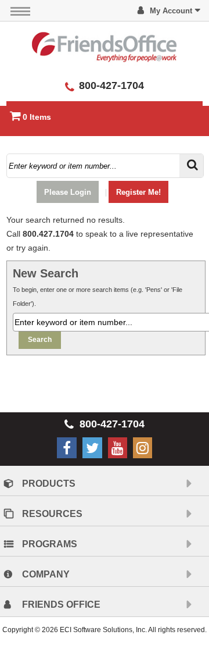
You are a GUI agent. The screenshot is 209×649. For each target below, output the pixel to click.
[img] (104, 46)
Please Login (67, 192)
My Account (171, 10)
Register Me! (138, 192)
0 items (37, 117)
